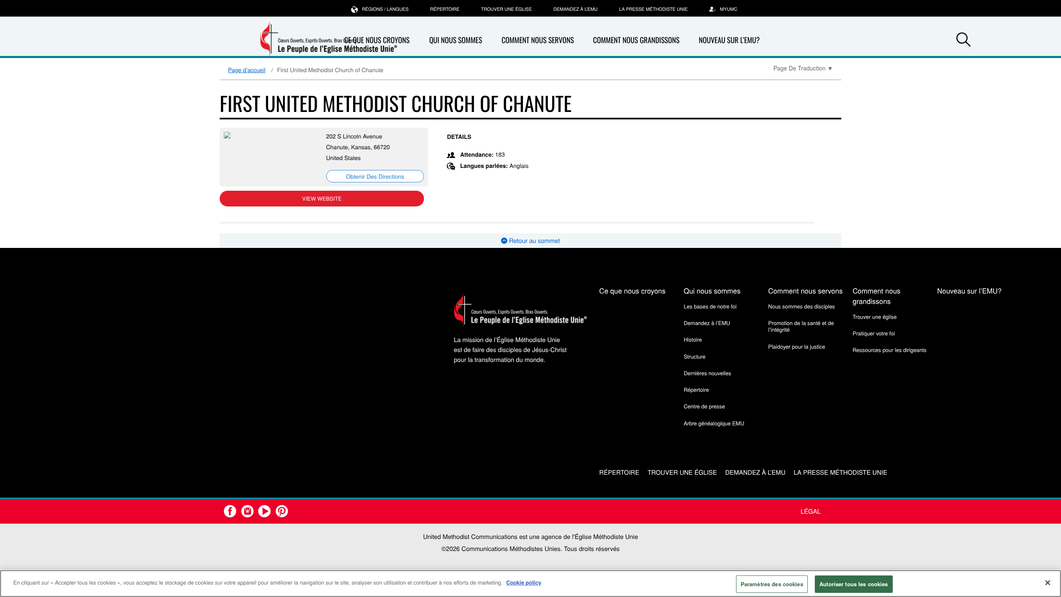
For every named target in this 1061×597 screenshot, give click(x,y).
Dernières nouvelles (707, 373)
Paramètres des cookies (772, 584)
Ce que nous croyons (632, 290)
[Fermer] (1048, 582)
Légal (811, 511)
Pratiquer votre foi (874, 333)
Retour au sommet (533, 240)
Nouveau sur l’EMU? (729, 40)
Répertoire (445, 9)
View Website (322, 198)
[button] (963, 41)
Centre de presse (704, 406)
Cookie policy (523, 582)
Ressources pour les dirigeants (889, 350)
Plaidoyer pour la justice (796, 346)
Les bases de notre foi (710, 306)
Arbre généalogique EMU (714, 423)
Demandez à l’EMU (575, 9)
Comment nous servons (537, 40)
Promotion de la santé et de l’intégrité (801, 326)
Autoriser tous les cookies (853, 584)
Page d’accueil (247, 70)
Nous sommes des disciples (801, 306)
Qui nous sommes (455, 40)
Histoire (693, 339)
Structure (695, 356)
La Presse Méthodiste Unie (653, 9)
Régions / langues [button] (385, 9)
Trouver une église (506, 9)
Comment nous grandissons (636, 40)
